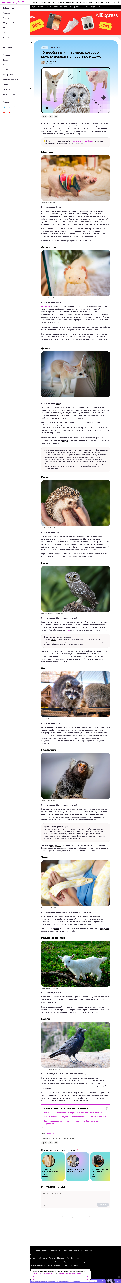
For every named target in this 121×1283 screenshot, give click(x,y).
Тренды (32, 7)
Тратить (83, 2)
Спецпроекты (95, 7)
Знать (43, 2)
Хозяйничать (94, 2)
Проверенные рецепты (79, 7)
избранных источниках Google (82, 141)
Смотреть (60, 2)
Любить (51, 2)
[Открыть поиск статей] (114, 2)
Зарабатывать (72, 2)
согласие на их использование (44, 1273)
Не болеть (105, 2)
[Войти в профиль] (118, 2)
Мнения (40, 7)
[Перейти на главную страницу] (11, 2)
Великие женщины (60, 7)
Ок (60, 1278)
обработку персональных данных (69, 1273)
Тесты (48, 7)
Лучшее (36, 2)
